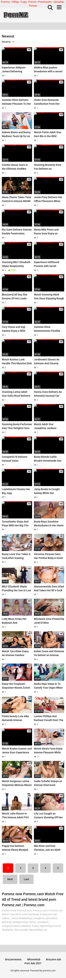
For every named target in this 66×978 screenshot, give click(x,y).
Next (10, 879)
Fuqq (24, 1)
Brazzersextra (13, 959)
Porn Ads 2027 (33, 963)
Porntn (32, 1)
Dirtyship (59, 1)
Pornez (33, 5)
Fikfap (15, 1)
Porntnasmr (45, 1)
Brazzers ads (53, 959)
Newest (6, 41)
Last (26, 879)
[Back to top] (59, 970)
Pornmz (5, 1)
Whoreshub (33, 959)
